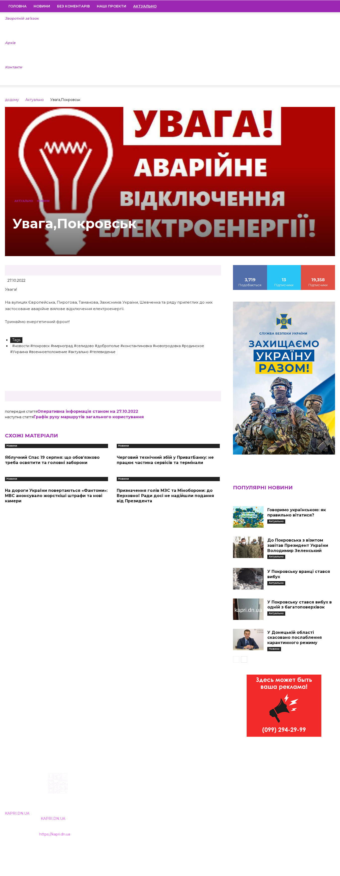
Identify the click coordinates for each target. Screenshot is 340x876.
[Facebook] (297, 6)
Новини (42, 6)
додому (12, 99)
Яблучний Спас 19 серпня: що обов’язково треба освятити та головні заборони (52, 460)
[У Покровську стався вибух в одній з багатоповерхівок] (248, 609)
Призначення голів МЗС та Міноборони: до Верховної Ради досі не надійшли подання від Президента (165, 495)
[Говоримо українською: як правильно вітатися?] (248, 517)
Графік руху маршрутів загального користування (89, 417)
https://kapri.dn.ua (54, 834)
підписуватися (318, 267)
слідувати (284, 267)
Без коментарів (73, 6)
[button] (329, 6)
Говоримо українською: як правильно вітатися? (296, 512)
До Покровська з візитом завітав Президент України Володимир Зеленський (297, 545)
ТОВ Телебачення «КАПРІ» (144, 804)
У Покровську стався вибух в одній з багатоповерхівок (299, 605)
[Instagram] (306, 6)
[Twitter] (323, 6)
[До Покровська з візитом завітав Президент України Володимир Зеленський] (248, 547)
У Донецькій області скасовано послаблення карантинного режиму (294, 637)
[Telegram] (314, 6)
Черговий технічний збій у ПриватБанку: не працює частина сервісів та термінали (165, 460)
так (250, 267)
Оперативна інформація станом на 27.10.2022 (87, 411)
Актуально (34, 99)
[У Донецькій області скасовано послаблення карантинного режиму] (248, 639)
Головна (17, 6)
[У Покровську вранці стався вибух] (248, 578)
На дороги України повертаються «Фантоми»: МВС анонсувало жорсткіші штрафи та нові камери (56, 495)
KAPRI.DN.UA (17, 813)
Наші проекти (111, 6)
